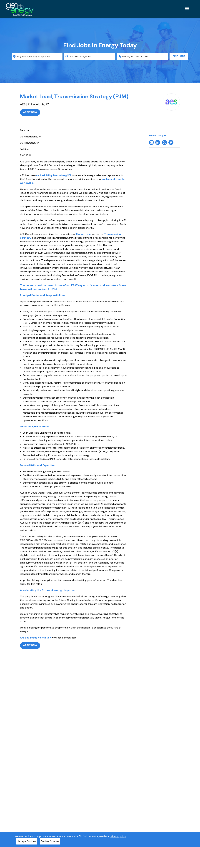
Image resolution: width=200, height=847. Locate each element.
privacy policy (118, 836)
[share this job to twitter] (164, 142)
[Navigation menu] (187, 8)
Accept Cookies (27, 841)
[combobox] (37, 56)
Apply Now (30, 112)
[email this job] (151, 142)
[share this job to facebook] (170, 142)
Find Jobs (179, 56)
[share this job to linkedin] (157, 142)
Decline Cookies (50, 841)
